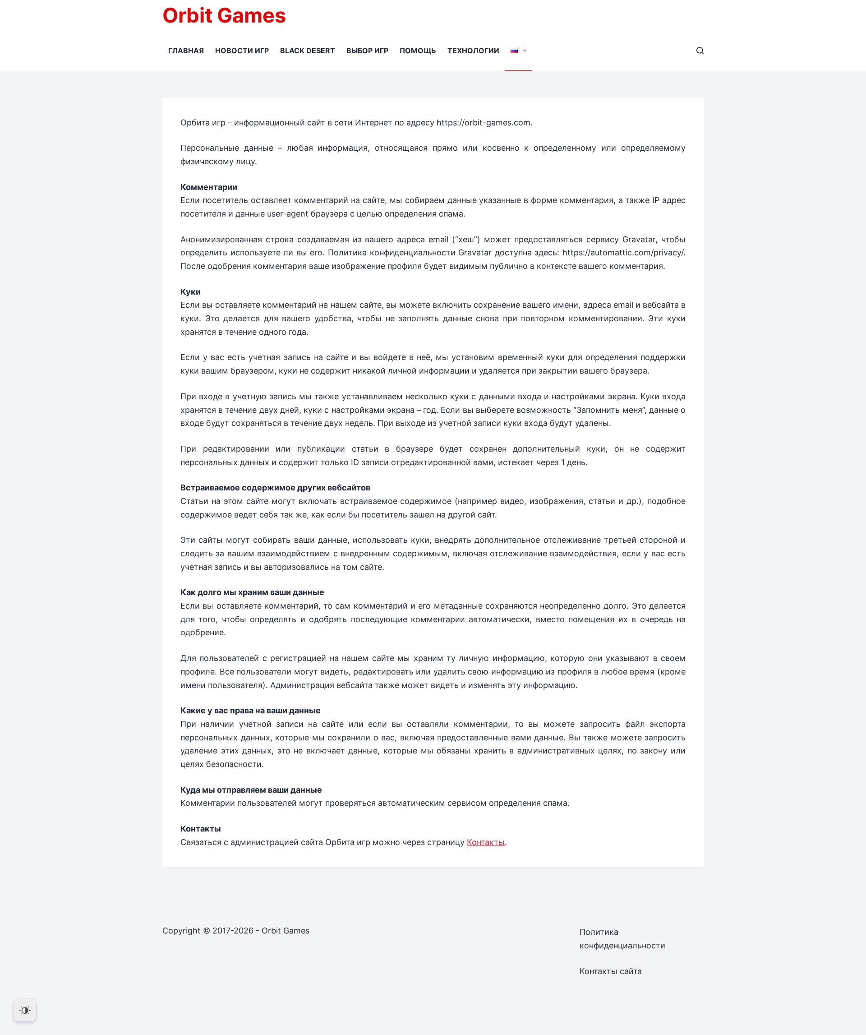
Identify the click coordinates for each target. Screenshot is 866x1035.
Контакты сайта (611, 971)
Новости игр (242, 50)
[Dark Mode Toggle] (25, 1010)
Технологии (473, 50)
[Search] (700, 50)
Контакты (486, 842)
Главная (186, 50)
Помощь (418, 50)
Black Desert (307, 50)
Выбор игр (367, 50)
